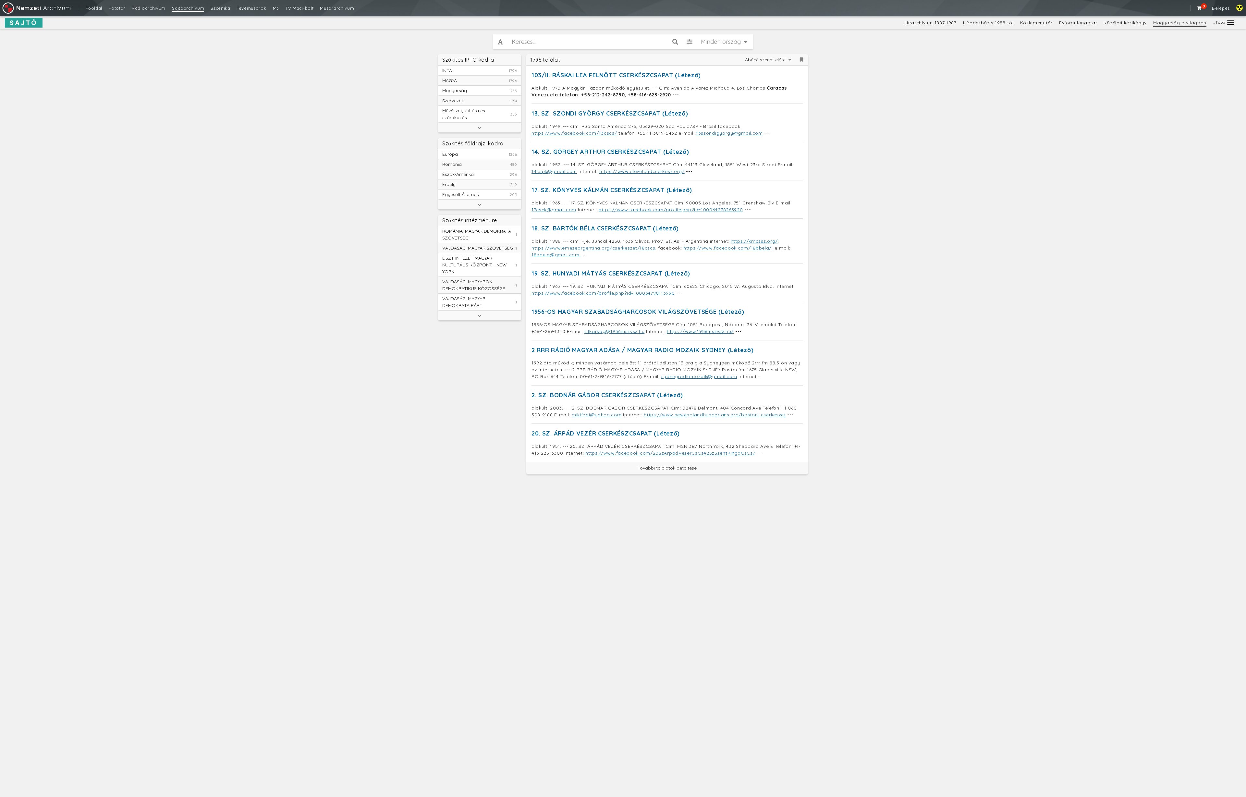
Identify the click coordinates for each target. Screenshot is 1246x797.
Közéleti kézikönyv (1125, 23)
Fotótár (117, 8)
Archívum (43, 8)
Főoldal (94, 8)
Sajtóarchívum (188, 8)
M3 (276, 8)
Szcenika (220, 8)
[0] (1199, 8)
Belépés (1221, 8)
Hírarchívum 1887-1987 (931, 23)
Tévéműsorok (251, 8)
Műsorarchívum (337, 8)
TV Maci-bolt (299, 8)
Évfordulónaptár (1078, 23)
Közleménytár (1036, 23)
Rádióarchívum (148, 8)
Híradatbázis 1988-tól (988, 23)
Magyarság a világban (1179, 23)
